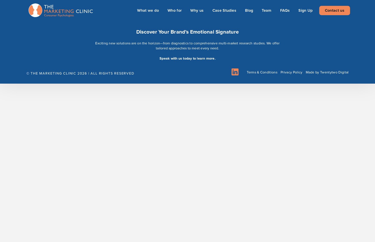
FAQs (285, 10)
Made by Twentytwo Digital (327, 72)
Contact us (334, 10)
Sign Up (305, 10)
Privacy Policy (291, 72)
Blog (249, 10)
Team (266, 10)
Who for (175, 10)
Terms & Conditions (262, 72)
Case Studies (224, 10)
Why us (197, 10)
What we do (148, 10)
